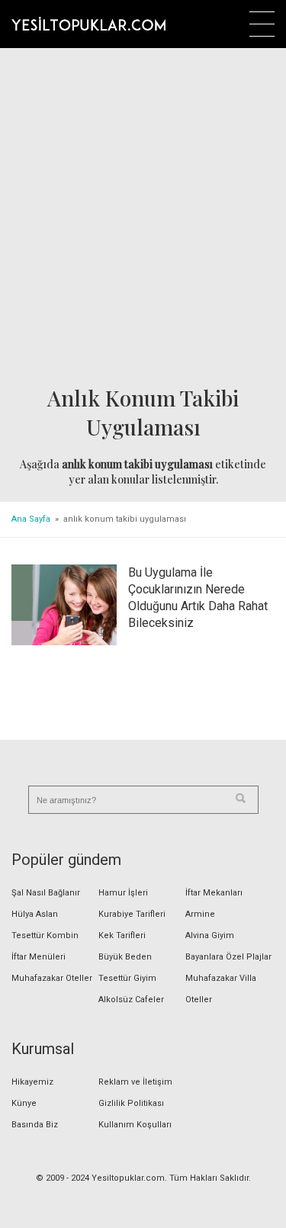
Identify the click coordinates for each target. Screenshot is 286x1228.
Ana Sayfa (30, 519)
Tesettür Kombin (45, 935)
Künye (24, 1103)
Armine (200, 914)
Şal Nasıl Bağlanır (45, 893)
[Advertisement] (143, 218)
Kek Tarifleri (122, 935)
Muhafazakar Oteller (51, 978)
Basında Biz (34, 1125)
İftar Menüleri (38, 957)
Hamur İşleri (123, 893)
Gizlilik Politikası (131, 1103)
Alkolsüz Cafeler (131, 1000)
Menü (262, 24)
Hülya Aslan (34, 914)
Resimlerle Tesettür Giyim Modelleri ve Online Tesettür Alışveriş (88, 24)
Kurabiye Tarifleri (131, 914)
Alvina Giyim (209, 935)
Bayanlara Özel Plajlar (228, 957)
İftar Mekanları (214, 893)
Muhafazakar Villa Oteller (220, 989)
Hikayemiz (32, 1082)
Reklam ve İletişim (135, 1082)
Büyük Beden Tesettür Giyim (127, 967)
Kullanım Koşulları (135, 1125)
